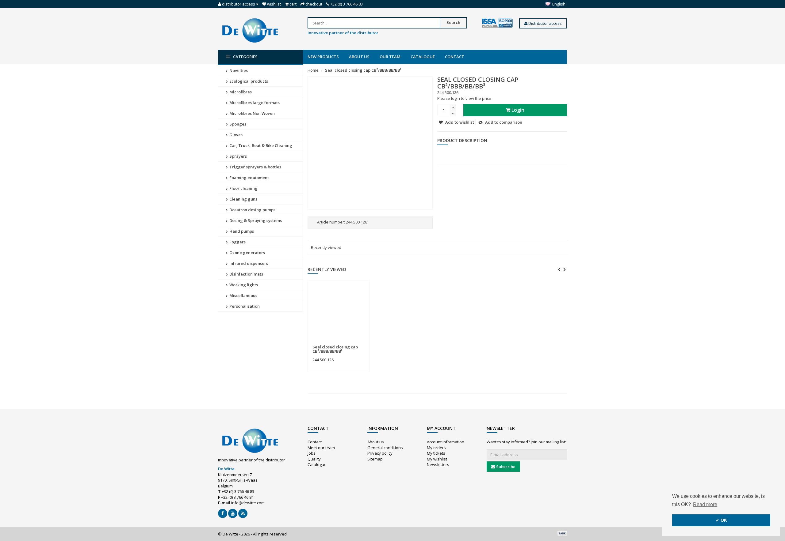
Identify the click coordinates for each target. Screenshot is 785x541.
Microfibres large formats (254, 102)
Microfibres (240, 92)
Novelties (238, 70)
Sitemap (375, 459)
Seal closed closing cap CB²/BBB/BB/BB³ (363, 70)
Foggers (237, 242)
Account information (445, 442)
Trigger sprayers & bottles (254, 167)
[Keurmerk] (497, 23)
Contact (454, 56)
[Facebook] (222, 513)
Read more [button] (705, 504)
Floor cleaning (243, 188)
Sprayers (237, 156)
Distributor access (544, 23)
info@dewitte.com (248, 502)
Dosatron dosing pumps (251, 209)
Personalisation (244, 306)
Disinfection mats (245, 274)
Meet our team (321, 447)
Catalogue (423, 56)
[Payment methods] (562, 533)
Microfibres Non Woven (251, 113)
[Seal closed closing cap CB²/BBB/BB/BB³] (338, 313)
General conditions (385, 447)
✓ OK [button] (721, 520)
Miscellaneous (242, 295)
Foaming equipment (248, 177)
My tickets (436, 453)
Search (453, 22)
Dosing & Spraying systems (255, 220)
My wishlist (437, 459)
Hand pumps (241, 231)
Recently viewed (326, 247)
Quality (314, 459)
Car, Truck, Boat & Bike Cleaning (260, 145)
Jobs (312, 453)
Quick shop (326, 343)
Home (313, 70)
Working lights (243, 284)
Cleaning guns (242, 199)
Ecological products (248, 81)
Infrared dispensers (248, 263)
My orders (436, 447)
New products (323, 56)
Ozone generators (246, 252)
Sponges (237, 124)
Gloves (235, 134)
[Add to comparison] (362, 343)
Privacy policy (379, 453)
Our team (390, 56)
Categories (245, 56)
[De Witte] (250, 30)
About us (359, 56)
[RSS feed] (242, 513)
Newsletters (438, 464)
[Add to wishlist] (351, 343)
